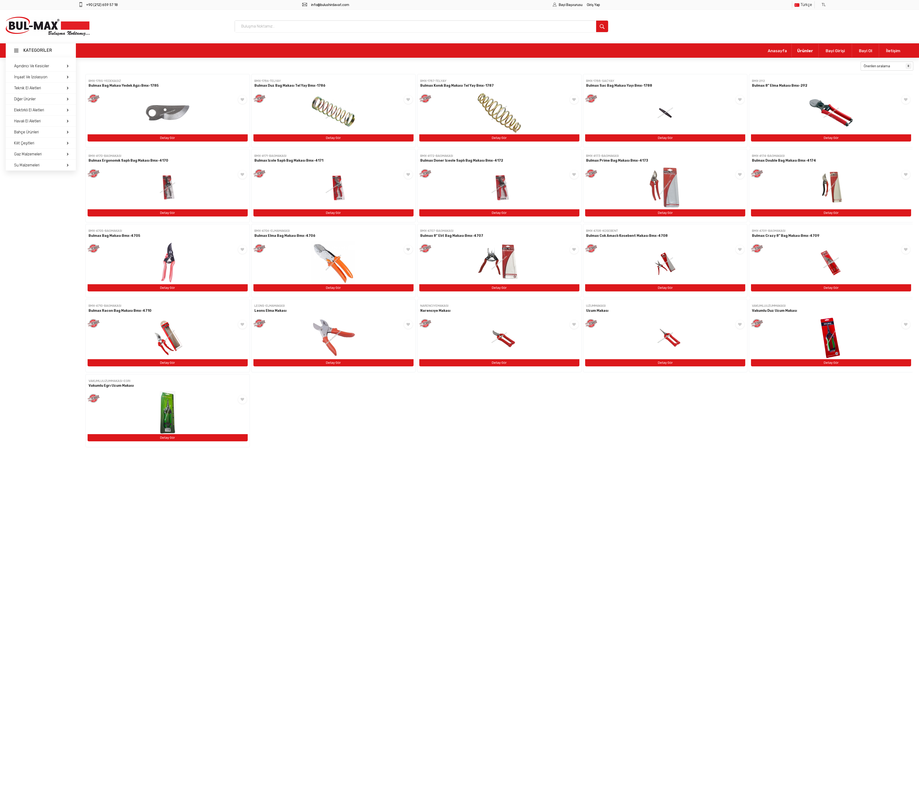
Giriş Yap (593, 5)
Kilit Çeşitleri (24, 143)
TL (824, 4)
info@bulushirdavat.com (330, 5)
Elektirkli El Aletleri (29, 110)
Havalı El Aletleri (27, 121)
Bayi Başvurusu (571, 5)
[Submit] (602, 26)
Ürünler (805, 50)
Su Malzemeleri (26, 165)
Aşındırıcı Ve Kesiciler (31, 66)
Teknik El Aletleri (27, 88)
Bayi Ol (865, 50)
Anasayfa (777, 50)
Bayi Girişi (835, 50)
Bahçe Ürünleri (26, 132)
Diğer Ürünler (25, 99)
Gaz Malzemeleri (28, 154)
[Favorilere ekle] (242, 99)
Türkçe (806, 4)
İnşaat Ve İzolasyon (30, 77)
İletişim (893, 50)
